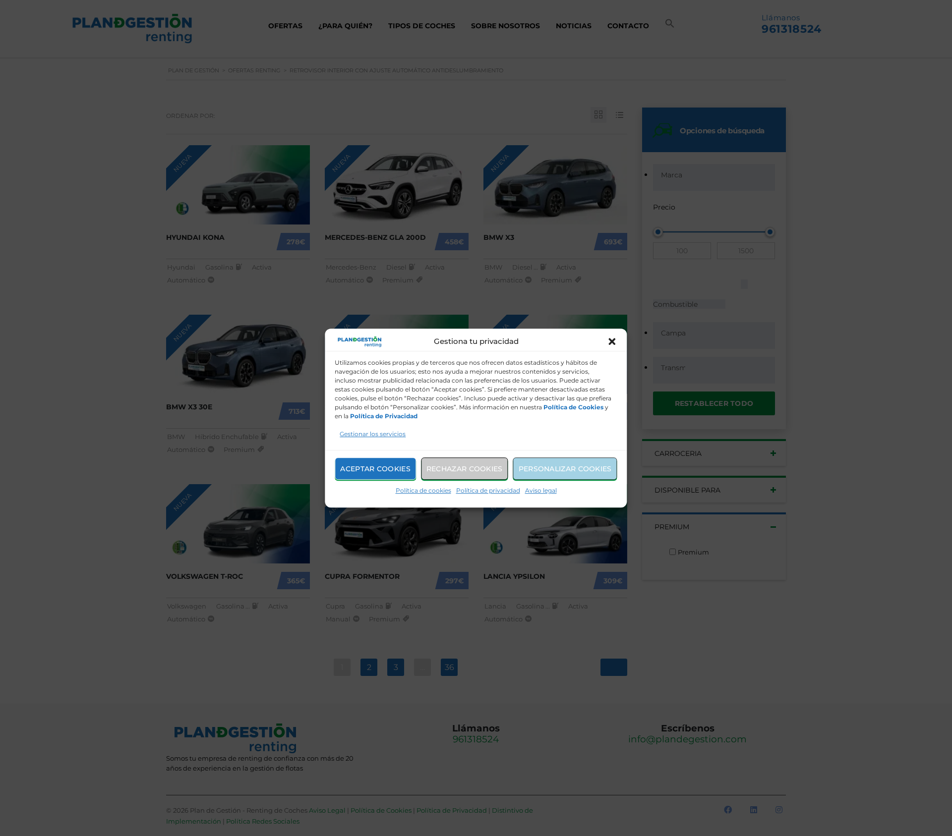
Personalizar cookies (565, 468)
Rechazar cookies (464, 468)
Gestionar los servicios (373, 434)
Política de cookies (423, 490)
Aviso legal (541, 490)
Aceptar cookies (375, 468)
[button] (612, 341)
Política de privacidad (488, 490)
